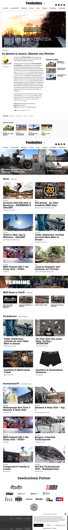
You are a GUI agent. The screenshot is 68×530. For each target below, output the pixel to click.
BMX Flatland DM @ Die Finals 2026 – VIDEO (18, 260)
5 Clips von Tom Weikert (46, 130)
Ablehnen (49, 525)
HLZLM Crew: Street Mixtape (56, 64)
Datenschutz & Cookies (47, 528)
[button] (65, 514)
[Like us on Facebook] (59, 5)
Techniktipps (53, 8)
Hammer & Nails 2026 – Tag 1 (56, 168)
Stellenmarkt (62, 8)
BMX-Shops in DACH (14, 292)
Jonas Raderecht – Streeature (56, 77)
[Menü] (44, 3)
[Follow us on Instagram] (56, 5)
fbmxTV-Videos (19, 528)
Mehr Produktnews (23, 316)
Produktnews (10, 316)
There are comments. (23, 110)
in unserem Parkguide (28, 95)
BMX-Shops (24, 8)
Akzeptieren (38, 525)
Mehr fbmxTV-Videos (26, 384)
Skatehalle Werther (20, 75)
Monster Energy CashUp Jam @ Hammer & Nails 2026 (22, 162)
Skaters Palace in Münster (23, 80)
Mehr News (13, 179)
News (6, 179)
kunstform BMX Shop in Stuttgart (26, 302)
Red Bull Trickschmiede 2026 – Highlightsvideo (50, 459)
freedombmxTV (15, 8)
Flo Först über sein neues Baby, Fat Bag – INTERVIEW (50, 333)
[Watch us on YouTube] (61, 5)
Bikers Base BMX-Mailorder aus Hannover (10, 303)
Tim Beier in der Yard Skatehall (56, 70)
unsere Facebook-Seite (26, 99)
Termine (31, 8)
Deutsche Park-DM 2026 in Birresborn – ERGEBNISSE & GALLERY (18, 197)
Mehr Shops (29, 292)
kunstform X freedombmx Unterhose (50, 364)
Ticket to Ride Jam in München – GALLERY (18, 228)
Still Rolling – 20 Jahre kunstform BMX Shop (50, 196)
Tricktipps (44, 8)
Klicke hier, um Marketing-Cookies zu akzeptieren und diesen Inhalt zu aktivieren (34, 29)
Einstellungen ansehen (60, 525)
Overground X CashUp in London (18, 459)
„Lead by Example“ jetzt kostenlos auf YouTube (50, 260)
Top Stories (5, 8)
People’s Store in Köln (42, 301)
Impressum (55, 528)
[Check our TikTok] (64, 5)
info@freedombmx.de (19, 100)
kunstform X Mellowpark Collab (18, 364)
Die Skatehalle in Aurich (22, 72)
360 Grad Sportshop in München (58, 302)
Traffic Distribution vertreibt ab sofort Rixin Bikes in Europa (50, 229)
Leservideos (5, 50)
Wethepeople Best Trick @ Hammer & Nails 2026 (56, 155)
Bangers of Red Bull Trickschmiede (50, 430)
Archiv (38, 8)
